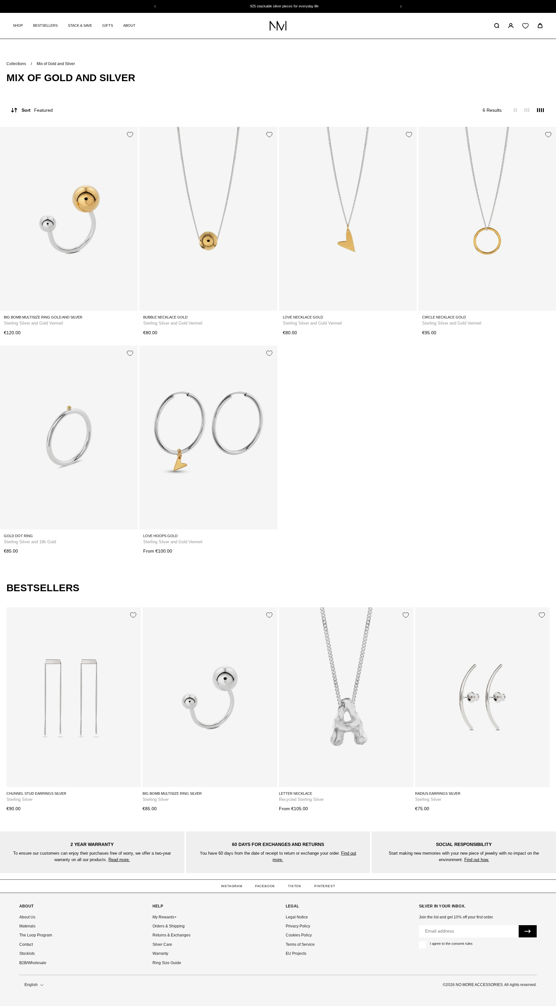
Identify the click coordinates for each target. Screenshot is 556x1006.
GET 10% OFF (346, 552)
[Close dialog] (405, 416)
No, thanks (346, 575)
